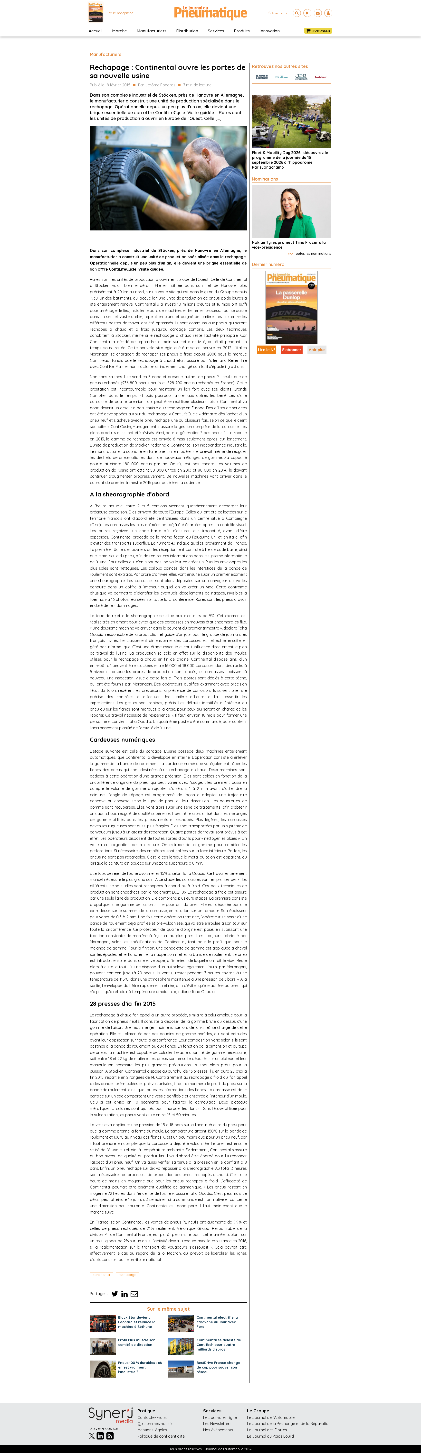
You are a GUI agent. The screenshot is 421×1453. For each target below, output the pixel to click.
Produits (242, 30)
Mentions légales (152, 1429)
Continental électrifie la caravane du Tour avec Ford (217, 1322)
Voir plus (317, 349)
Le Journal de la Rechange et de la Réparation (289, 1423)
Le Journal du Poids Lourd (270, 1436)
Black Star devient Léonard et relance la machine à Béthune (136, 1322)
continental (102, 1274)
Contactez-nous (152, 1417)
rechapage (127, 1274)
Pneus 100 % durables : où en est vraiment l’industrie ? (140, 1367)
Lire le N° (266, 349)
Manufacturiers (151, 30)
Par (156, 84)
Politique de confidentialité (161, 1436)
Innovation (269, 30)
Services (216, 30)
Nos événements (218, 1429)
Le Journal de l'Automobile (271, 1417)
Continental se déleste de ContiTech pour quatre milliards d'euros (219, 1345)
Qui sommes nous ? (154, 1423)
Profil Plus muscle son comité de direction (136, 1342)
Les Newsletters (217, 1423)
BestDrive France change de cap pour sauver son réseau (218, 1367)
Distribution (187, 30)
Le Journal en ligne (220, 1417)
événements (277, 13)
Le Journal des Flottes (267, 1429)
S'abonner (291, 349)
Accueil (95, 30)
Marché (119, 30)
